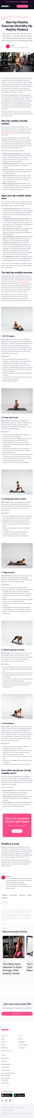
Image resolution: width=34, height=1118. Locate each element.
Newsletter (4, 1048)
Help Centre (5, 1058)
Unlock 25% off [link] (17, 831)
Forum (3, 1045)
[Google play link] (19, 1095)
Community (21, 1048)
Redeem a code (6, 1051)
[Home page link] (5, 6)
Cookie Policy (5, 1083)
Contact (4, 1061)
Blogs (9, 15)
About (3, 1039)
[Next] (20, 982)
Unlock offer (24, 1)
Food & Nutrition (23, 1045)
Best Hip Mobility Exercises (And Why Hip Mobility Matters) (14, 17)
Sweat (3, 15)
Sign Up (3, 1042)
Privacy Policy (4, 1107)
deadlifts (14, 133)
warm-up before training (20, 282)
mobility (3, 82)
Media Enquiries (6, 1064)
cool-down (24, 284)
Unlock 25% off (22, 6)
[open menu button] (31, 6)
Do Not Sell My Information (7, 1110)
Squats (23, 153)
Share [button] (6, 902)
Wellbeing (21, 1042)
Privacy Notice (5, 1070)
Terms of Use (5, 1067)
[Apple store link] (6, 1095)
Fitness (16, 15)
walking (6, 133)
